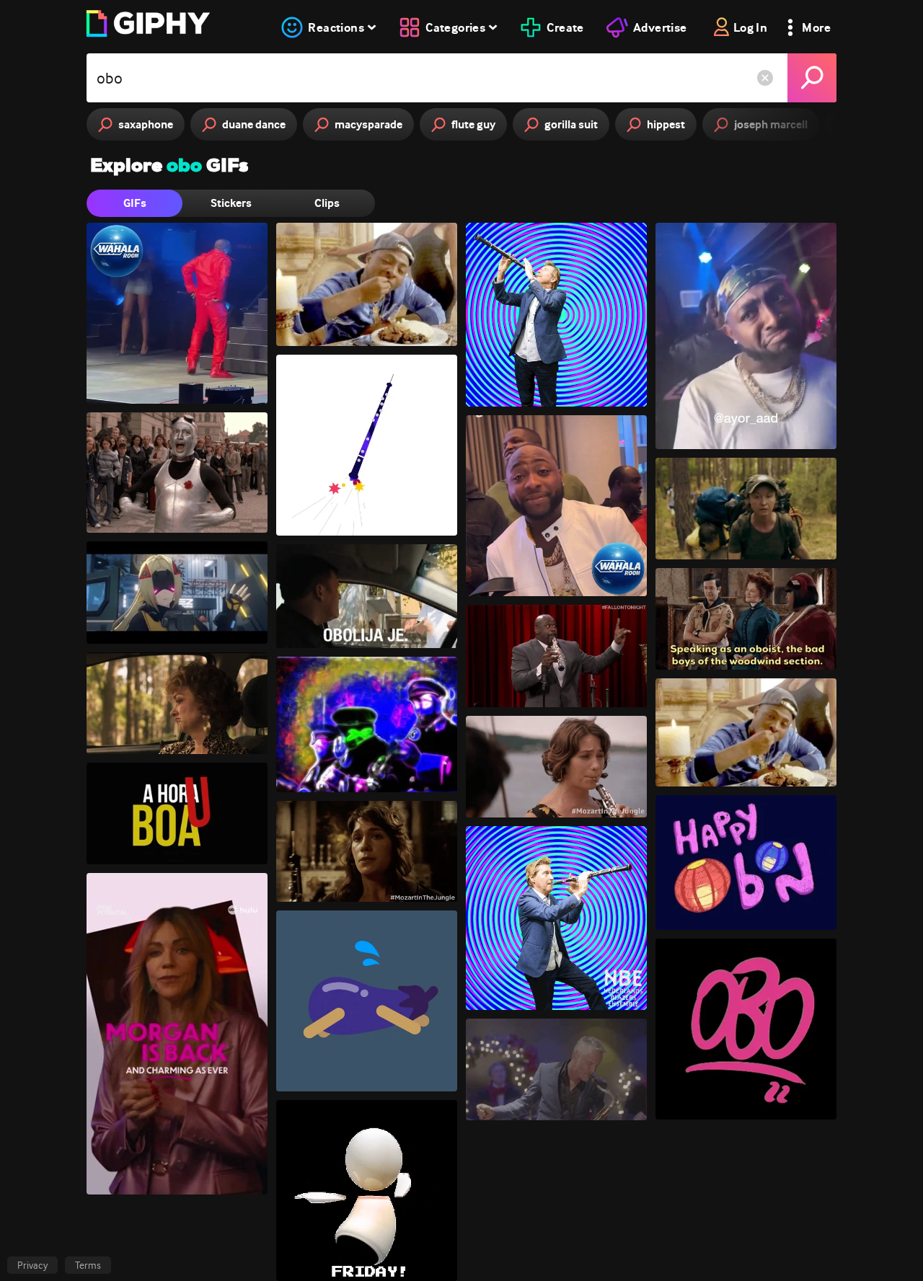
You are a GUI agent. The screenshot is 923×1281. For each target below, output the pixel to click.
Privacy (32, 1265)
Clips (327, 203)
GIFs (134, 203)
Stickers (231, 203)
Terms (88, 1265)
